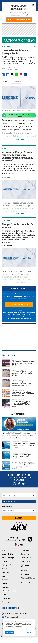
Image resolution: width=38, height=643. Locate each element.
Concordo (9, 632)
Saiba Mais (30, 632)
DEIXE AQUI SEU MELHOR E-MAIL (19, 19)
